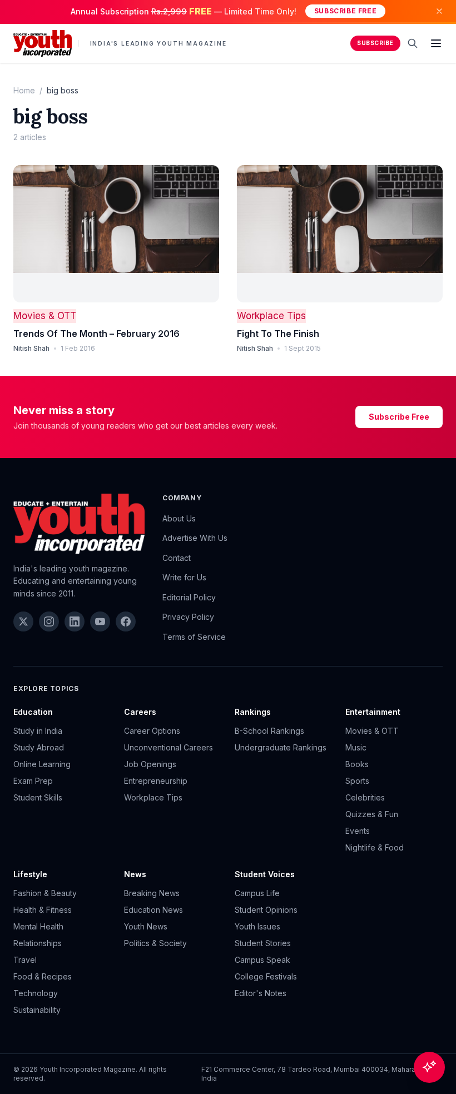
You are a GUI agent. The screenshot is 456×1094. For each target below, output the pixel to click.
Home (24, 90)
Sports (357, 780)
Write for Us (184, 577)
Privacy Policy (188, 616)
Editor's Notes (260, 993)
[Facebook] (126, 621)
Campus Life (257, 893)
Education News (153, 909)
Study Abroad (38, 747)
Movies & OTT (44, 315)
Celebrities (365, 797)
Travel (25, 959)
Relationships (37, 943)
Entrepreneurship (155, 780)
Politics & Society (155, 943)
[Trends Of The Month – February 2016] (116, 233)
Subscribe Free (345, 11)
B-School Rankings (269, 730)
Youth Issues (257, 926)
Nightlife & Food (374, 847)
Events (357, 831)
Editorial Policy (189, 597)
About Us (179, 518)
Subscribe (375, 43)
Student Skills (37, 797)
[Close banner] (439, 11)
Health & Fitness (42, 909)
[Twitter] (23, 621)
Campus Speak (262, 959)
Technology (35, 993)
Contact (176, 558)
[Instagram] (49, 621)
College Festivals (266, 976)
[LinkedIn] (75, 621)
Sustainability (37, 1010)
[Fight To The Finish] (340, 233)
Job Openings (150, 764)
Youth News (145, 926)
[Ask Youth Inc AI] (429, 1067)
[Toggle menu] (436, 43)
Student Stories (263, 943)
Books (357, 764)
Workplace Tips (271, 315)
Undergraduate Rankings (280, 747)
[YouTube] (100, 621)
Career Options (152, 730)
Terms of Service (194, 637)
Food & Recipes (42, 976)
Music (355, 747)
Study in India (37, 730)
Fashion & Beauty (45, 893)
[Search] (413, 43)
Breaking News (152, 893)
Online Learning (42, 764)
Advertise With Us (194, 538)
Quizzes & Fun (371, 814)
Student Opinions (266, 909)
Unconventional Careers (168, 747)
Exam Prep (33, 780)
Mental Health (38, 926)
